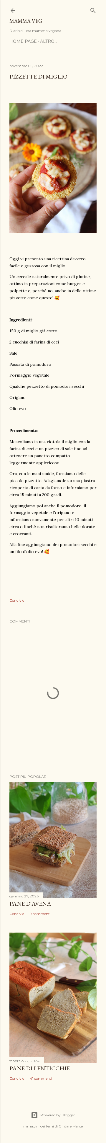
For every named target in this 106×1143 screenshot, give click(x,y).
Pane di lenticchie (39, 1068)
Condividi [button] (17, 600)
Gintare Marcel (71, 1126)
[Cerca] (93, 9)
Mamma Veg (25, 21)
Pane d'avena (30, 903)
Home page (23, 41)
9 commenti (40, 913)
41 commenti (41, 1078)
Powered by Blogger (57, 1115)
